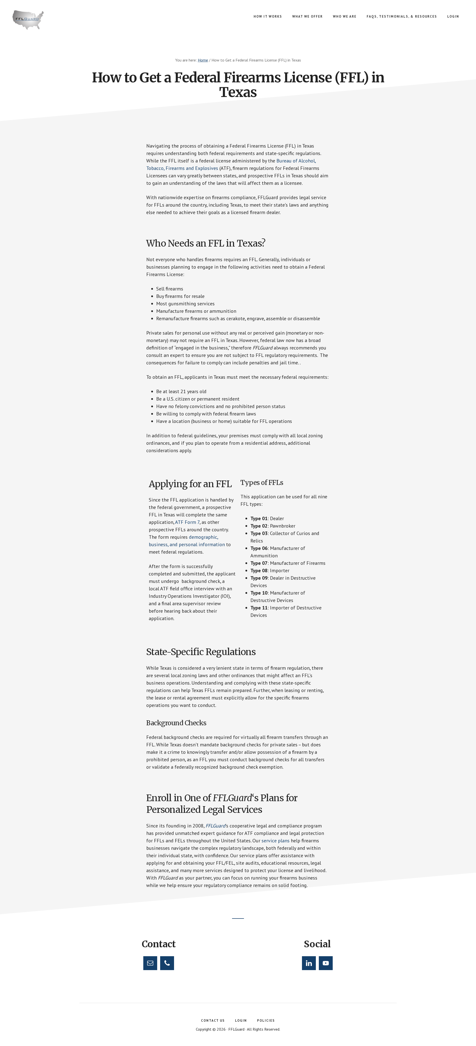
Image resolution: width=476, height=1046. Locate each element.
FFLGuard (49, 20)
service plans (276, 840)
